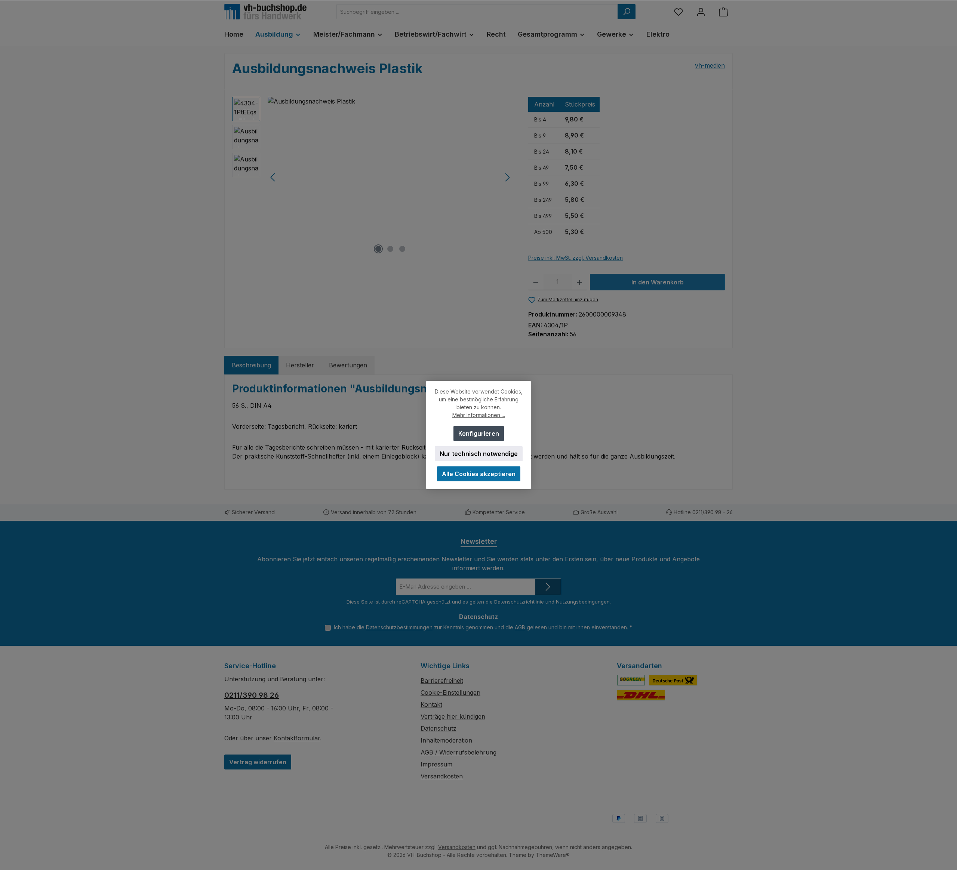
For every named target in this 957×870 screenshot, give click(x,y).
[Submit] (548, 587)
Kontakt (431, 704)
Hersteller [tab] (300, 365)
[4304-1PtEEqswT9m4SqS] (390, 177)
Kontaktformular (297, 738)
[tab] (251, 365)
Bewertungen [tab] (348, 365)
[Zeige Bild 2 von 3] (390, 249)
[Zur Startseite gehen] (265, 11)
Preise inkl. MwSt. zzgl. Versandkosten (575, 257)
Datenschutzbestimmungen (399, 627)
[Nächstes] (507, 177)
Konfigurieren (478, 433)
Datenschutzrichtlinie (519, 602)
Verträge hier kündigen (453, 716)
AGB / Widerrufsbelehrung (458, 752)
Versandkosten (442, 776)
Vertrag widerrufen (257, 762)
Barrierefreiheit (442, 680)
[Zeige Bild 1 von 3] (378, 249)
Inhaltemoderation (446, 740)
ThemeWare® (553, 855)
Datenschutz (438, 728)
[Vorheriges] (273, 177)
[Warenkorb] (723, 11)
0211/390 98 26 (251, 695)
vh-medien (710, 65)
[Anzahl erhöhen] (579, 282)
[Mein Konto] (701, 11)
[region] (373, 177)
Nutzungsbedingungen (583, 602)
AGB (520, 627)
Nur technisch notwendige (479, 453)
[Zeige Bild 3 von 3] (402, 249)
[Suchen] (627, 11)
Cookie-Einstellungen (450, 692)
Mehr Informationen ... (478, 415)
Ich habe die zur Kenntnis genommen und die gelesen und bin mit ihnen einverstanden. (483, 627)
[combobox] (477, 11)
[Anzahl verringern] (536, 282)
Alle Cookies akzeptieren (479, 474)
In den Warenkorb (657, 282)
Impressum (436, 764)
